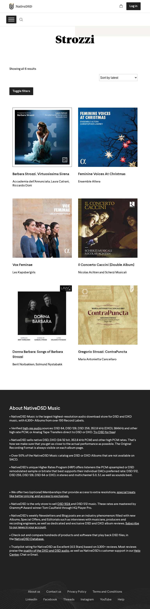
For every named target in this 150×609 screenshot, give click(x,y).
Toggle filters (21, 91)
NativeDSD (20, 6)
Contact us (53, 591)
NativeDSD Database (29, 539)
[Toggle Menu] (11, 19)
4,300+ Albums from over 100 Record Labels (54, 420)
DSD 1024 (63, 504)
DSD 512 (82, 504)
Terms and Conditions (107, 591)
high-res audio (32, 428)
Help (121, 599)
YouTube (106, 599)
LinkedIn (31, 599)
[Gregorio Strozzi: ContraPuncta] (108, 315)
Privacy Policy (76, 591)
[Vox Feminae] (42, 228)
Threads (68, 599)
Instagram (87, 599)
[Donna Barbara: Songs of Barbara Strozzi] (42, 315)
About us (34, 591)
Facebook (50, 599)
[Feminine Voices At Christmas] (108, 137)
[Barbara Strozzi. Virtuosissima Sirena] (42, 137)
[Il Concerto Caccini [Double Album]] (108, 228)
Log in (133, 6)
